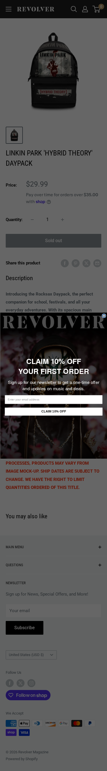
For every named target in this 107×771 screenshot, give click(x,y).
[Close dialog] (104, 315)
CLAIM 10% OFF (53, 411)
